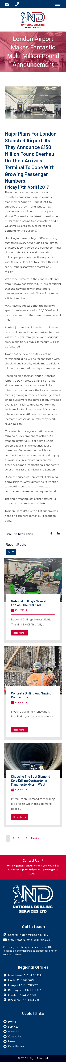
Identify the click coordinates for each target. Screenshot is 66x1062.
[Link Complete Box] (33, 600)
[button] (57, 4)
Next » (35, 838)
